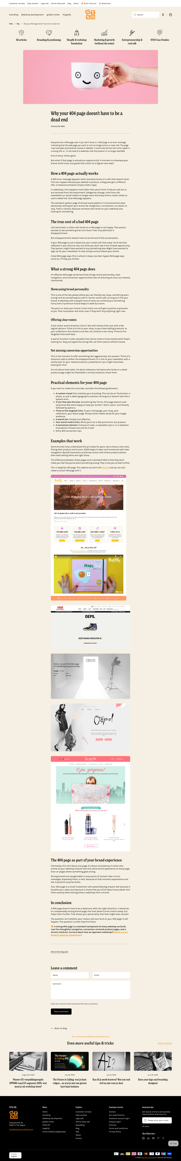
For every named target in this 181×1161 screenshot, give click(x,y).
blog (18, 24)
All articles (21, 39)
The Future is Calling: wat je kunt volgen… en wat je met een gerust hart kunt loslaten (70, 1083)
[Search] (134, 15)
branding (46, 1115)
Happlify (45, 1128)
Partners (112, 1125)
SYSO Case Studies (160, 39)
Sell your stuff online (149, 1157)
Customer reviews (83, 1112)
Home (11, 24)
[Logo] (90, 14)
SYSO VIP (46, 1125)
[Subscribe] (169, 1120)
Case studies (81, 1115)
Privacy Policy (115, 1132)
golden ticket (48, 1122)
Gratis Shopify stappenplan (54, 1132)
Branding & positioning (49, 39)
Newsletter (80, 1125)
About (78, 1135)
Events (79, 1138)
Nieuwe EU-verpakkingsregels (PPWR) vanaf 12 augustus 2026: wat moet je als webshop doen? (28, 1083)
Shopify (105, 467)
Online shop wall (83, 1122)
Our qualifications (116, 1115)
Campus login (115, 1122)
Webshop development (52, 1118)
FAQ (77, 1132)
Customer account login (119, 1118)
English (14, 1156)
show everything (165, 1043)
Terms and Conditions (118, 1128)
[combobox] (145, 15)
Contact (112, 1112)
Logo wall (79, 1118)
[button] (170, 15)
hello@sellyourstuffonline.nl (21, 1129)
